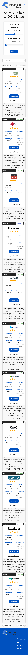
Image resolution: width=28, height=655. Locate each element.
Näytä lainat (14, 51)
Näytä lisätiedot (13, 100)
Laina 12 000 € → (21, 65)
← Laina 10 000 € (7, 65)
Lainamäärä (14, 28)
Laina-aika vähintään (14, 38)
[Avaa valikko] (25, 5)
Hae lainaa (13, 96)
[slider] (14, 34)
